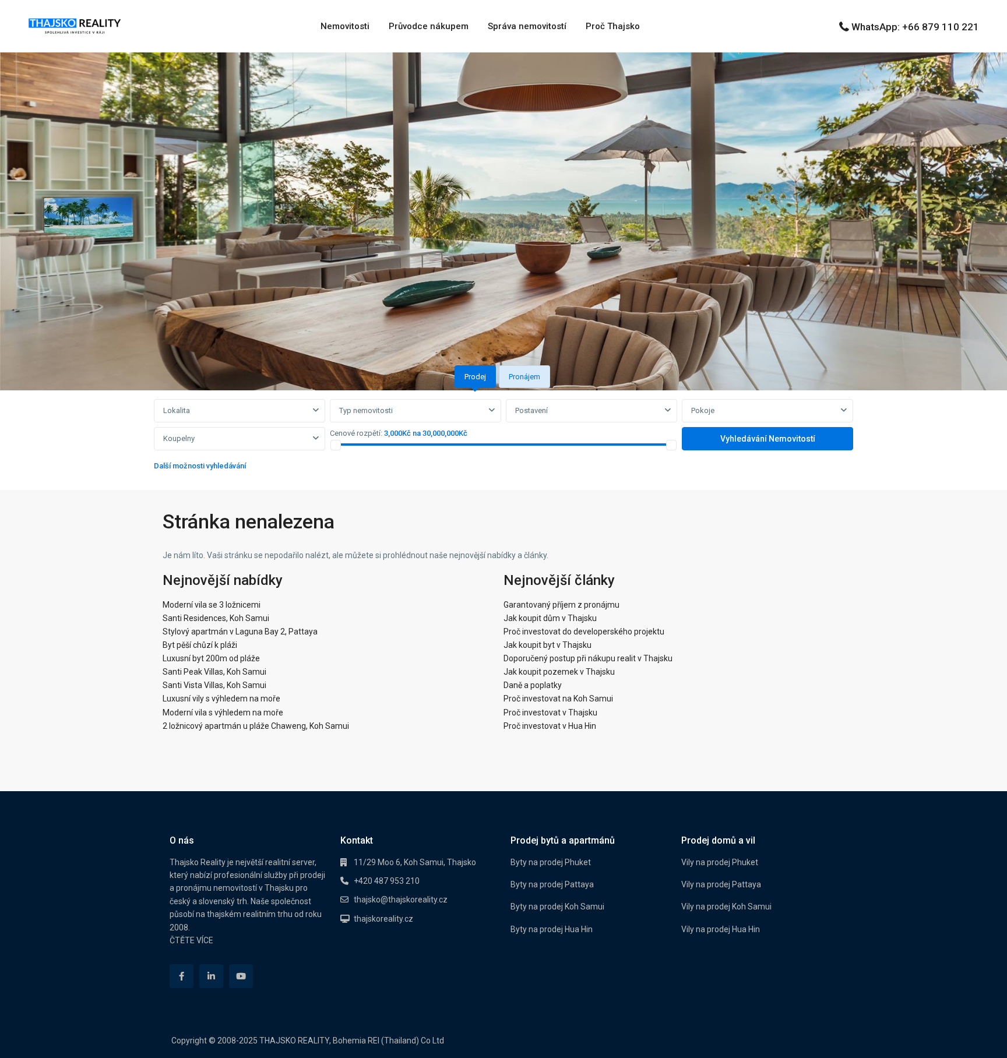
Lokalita (176, 410)
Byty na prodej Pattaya (552, 884)
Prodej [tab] (475, 376)
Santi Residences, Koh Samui (216, 618)
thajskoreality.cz (383, 918)
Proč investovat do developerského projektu (584, 631)
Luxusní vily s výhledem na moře (221, 698)
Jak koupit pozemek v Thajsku (559, 671)
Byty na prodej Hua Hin (551, 929)
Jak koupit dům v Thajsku (550, 618)
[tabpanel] (503, 437)
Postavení (531, 410)
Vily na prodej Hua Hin (720, 929)
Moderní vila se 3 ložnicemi (211, 604)
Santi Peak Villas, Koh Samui (214, 671)
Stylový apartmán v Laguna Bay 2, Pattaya (240, 631)
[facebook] (181, 976)
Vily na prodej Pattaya (721, 884)
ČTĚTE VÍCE (191, 940)
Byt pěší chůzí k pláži (200, 645)
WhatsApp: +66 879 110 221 (915, 27)
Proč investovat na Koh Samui (558, 698)
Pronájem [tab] (524, 376)
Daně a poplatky (533, 685)
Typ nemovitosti (366, 410)
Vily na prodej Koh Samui (726, 906)
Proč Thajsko (613, 26)
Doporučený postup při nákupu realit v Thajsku (588, 658)
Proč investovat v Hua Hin (550, 726)
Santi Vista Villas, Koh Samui (214, 685)
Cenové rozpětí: (356, 433)
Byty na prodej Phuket (550, 862)
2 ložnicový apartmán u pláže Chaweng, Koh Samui (256, 726)
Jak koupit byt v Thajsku (547, 645)
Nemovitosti (345, 26)
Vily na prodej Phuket (719, 862)
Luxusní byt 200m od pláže (211, 658)
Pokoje (702, 410)
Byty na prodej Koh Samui (557, 906)
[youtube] (241, 976)
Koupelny (179, 438)
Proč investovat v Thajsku (550, 712)
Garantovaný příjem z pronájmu (561, 604)
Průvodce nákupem (429, 26)
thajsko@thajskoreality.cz (401, 899)
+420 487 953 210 (387, 881)
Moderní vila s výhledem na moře (223, 712)
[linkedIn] (211, 976)
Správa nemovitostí (527, 26)
